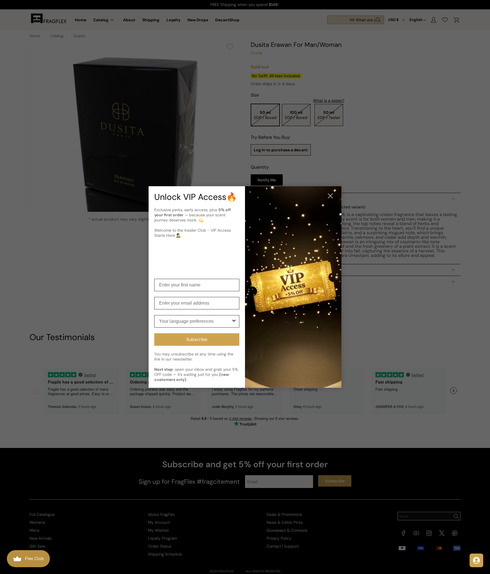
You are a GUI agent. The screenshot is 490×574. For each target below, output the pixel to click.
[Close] (330, 196)
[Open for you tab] (476, 560)
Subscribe (196, 339)
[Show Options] (234, 321)
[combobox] (195, 321)
